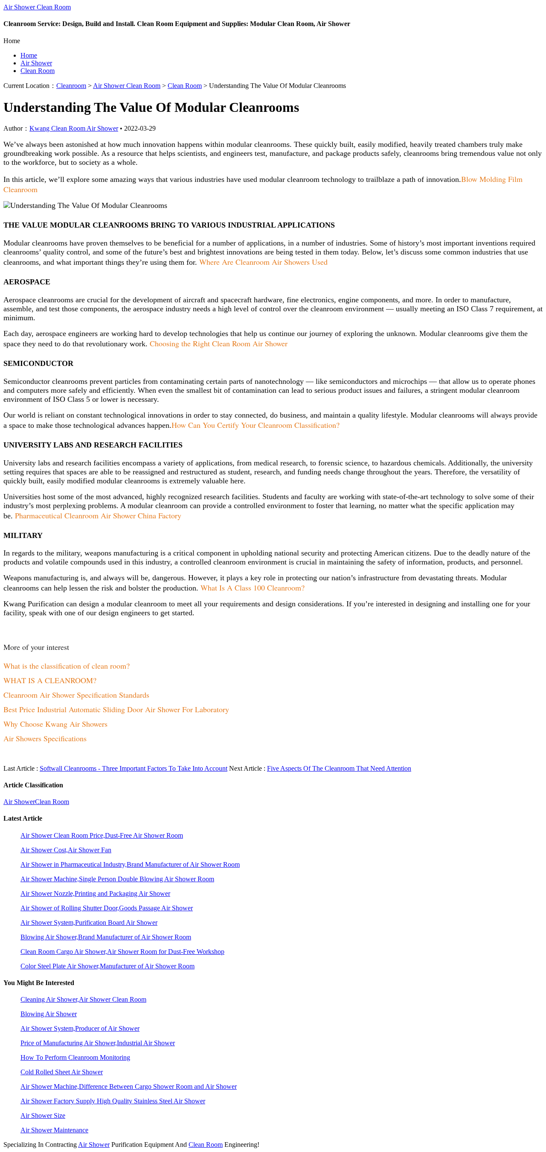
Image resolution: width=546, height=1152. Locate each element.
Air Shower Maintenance (54, 1130)
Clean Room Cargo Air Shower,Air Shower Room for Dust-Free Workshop (122, 951)
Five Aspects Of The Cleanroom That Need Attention (339, 768)
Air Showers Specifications (45, 738)
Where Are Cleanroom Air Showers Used (263, 262)
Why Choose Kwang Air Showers (55, 724)
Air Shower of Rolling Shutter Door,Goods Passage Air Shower (106, 908)
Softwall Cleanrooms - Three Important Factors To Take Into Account (133, 768)
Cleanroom (71, 85)
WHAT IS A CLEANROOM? (49, 680)
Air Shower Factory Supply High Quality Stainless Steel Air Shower (112, 1101)
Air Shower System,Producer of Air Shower (79, 1028)
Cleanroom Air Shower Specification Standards (76, 695)
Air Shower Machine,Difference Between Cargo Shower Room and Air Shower (128, 1086)
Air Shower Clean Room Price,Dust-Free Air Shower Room (101, 835)
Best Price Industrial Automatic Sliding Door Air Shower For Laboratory (116, 709)
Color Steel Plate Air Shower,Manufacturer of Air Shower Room (107, 966)
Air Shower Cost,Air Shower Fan (65, 850)
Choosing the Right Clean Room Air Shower (219, 343)
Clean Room (37, 70)
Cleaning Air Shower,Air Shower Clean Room (83, 999)
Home (28, 55)
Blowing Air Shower (48, 1014)
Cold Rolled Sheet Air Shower (61, 1072)
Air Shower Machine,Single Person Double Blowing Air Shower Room (117, 879)
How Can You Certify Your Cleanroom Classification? (255, 425)
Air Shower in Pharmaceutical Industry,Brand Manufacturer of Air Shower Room (130, 864)
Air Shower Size (42, 1115)
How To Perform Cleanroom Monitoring (75, 1057)
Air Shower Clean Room (37, 7)
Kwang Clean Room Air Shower (73, 128)
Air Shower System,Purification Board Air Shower (88, 922)
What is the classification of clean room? (66, 666)
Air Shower (36, 63)
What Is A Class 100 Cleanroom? (252, 587)
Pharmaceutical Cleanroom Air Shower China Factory (98, 515)
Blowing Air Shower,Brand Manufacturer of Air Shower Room (105, 937)
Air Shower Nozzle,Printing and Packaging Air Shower (95, 893)
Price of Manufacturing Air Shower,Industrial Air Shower (97, 1043)
